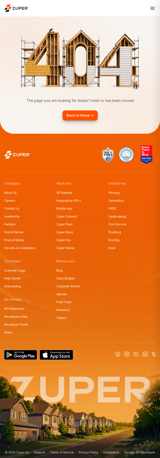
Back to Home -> (80, 115)
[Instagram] (126, 354)
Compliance (111, 452)
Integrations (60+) (68, 200)
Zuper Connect (66, 216)
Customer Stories (68, 286)
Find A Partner (14, 232)
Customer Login (15, 270)
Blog (59, 270)
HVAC (112, 208)
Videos (61, 318)
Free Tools (63, 302)
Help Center (12, 278)
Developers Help (16, 316)
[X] (154, 354)
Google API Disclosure (139, 452)
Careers (9, 200)
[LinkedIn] (145, 354)
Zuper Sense (65, 248)
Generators (116, 200)
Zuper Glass (64, 232)
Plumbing (115, 232)
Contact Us (11, 208)
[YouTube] (136, 354)
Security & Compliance (19, 248)
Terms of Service (62, 452)
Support (39, 452)
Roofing (114, 240)
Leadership (12, 216)
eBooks (61, 294)
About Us (10, 192)
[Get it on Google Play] (20, 355)
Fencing (114, 192)
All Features (64, 192)
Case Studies (65, 278)
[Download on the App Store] (56, 355)
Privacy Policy (88, 452)
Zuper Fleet (64, 224)
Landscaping (117, 216)
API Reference (14, 308)
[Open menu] (152, 8)
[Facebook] (117, 354)
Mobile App (64, 208)
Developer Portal (16, 324)
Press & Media (14, 240)
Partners (10, 224)
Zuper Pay (63, 240)
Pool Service (117, 224)
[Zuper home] (16, 8)
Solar (112, 248)
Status (8, 332)
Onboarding (12, 286)
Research (63, 310)
